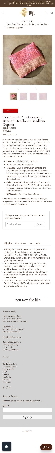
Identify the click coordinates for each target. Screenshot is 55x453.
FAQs (5, 371)
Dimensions (20, 243)
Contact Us (7, 382)
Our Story (6, 361)
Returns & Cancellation (12, 342)
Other (39, 243)
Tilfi (30, 431)
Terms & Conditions (10, 350)
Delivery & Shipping (10, 344)
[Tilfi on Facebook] (4, 388)
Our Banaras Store (10, 364)
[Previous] (20, 89)
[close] (52, 3)
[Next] (35, 89)
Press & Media (8, 369)
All (32, 21)
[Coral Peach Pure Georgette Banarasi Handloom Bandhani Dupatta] (27, 60)
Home (24, 21)
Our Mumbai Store (10, 366)
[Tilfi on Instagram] (7, 388)
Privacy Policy (8, 347)
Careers (6, 374)
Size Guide (7, 377)
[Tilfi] (27, 12)
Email (6, 406)
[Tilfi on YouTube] (10, 388)
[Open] (6, 446)
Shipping (8, 243)
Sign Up (27, 417)
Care (31, 243)
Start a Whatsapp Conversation (15, 321)
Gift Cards (6, 379)
